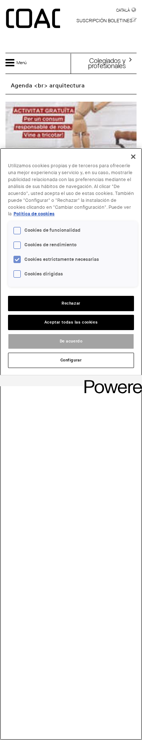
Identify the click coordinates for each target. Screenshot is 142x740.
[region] (71, 444)
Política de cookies (34, 214)
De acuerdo (71, 341)
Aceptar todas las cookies (71, 322)
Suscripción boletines (104, 20)
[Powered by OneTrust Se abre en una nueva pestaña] (110, 381)
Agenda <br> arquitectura (48, 85)
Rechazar (71, 303)
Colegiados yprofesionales (107, 63)
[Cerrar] (133, 157)
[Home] (33, 19)
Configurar (71, 360)
